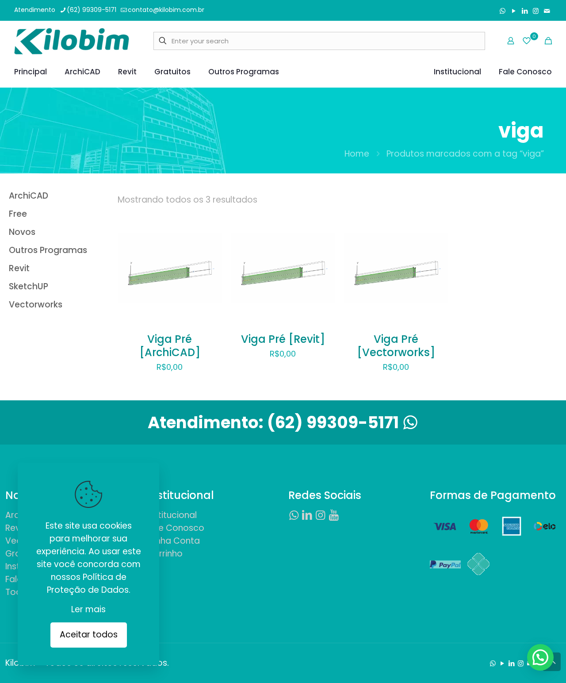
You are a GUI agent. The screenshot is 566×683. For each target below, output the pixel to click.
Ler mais (88, 609)
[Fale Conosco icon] (546, 10)
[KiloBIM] (71, 41)
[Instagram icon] (535, 10)
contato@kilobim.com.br (166, 9)
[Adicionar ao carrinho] (210, 234)
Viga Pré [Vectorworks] (396, 346)
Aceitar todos (89, 635)
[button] (540, 657)
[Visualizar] (210, 291)
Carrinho (165, 554)
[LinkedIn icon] (524, 10)
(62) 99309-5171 (91, 9)
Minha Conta (173, 541)
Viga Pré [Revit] (283, 339)
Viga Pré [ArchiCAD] (169, 346)
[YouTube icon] (513, 10)
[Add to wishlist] (210, 272)
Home (356, 154)
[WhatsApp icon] (502, 10)
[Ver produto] (210, 253)
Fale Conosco (175, 528)
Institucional (172, 515)
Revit (15, 528)
